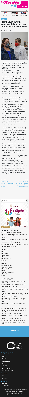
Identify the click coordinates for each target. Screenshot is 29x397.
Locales (4, 251)
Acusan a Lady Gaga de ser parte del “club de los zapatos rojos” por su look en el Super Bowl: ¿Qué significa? (15, 294)
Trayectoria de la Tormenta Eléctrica (12, 232)
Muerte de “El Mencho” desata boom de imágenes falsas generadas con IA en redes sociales (14, 305)
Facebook (6, 383)
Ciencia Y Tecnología (8, 272)
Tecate (4, 275)
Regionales (5, 255)
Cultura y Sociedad (7, 265)
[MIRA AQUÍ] (5, 13)
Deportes (5, 262)
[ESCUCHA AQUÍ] (14, 13)
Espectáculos (6, 268)
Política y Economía (7, 267)
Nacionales (5, 257)
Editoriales (5, 253)
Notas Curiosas (6, 274)
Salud (4, 19)
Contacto (4, 378)
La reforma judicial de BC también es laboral (14, 239)
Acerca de (4, 377)
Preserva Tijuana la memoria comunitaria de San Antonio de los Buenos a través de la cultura (14, 236)
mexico (4, 270)
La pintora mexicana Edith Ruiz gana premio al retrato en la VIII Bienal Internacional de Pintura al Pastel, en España (14, 317)
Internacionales (6, 258)
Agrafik (21, 391)
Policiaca (4, 263)
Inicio (3, 375)
